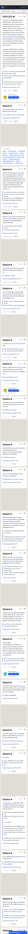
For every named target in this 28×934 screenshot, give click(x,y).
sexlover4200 (10, 482)
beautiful (5, 37)
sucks (9, 410)
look (7, 84)
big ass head (14, 479)
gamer (22, 404)
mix (11, 523)
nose (18, 658)
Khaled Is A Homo (10, 768)
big (22, 82)
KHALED (4, 87)
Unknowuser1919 (10, 413)
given (18, 902)
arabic (4, 109)
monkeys (5, 474)
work (18, 761)
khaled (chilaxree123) (14, 159)
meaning (14, 115)
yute (11, 268)
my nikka (21, 479)
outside (5, 519)
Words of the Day (6, 11)
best (21, 367)
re (9, 194)
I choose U (9, 203)
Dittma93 (9, 544)
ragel (5, 115)
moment (8, 219)
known (22, 857)
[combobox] (13, 7)
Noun (4, 292)
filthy (15, 305)
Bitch (10, 572)
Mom (17, 230)
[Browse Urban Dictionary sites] (3, 7)
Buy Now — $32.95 (13, 97)
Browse (13, 11)
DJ (13, 301)
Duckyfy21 (9, 843)
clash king (9, 698)
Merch (16, 90)
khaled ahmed (10, 118)
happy (23, 217)
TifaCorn (9, 577)
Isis (3, 757)
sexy (22, 537)
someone (10, 343)
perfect (15, 35)
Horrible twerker (10, 867)
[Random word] (19, 7)
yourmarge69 (10, 278)
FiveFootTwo (10, 308)
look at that (18, 741)
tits (3, 450)
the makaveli (9, 380)
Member (7, 757)
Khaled (4, 233)
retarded (6, 803)
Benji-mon (9, 629)
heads (7, 476)
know (16, 862)
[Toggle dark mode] (25, 7)
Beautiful (10, 37)
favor (12, 298)
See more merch (11, 100)
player (14, 404)
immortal (17, 109)
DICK (6, 690)
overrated (5, 294)
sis (7, 864)
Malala (10, 864)
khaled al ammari (13, 153)
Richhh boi (9, 460)
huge (4, 476)
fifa (3, 272)
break (21, 343)
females (5, 649)
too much (5, 653)
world (22, 686)
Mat (5, 349)
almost (12, 194)
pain (17, 915)
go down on (16, 557)
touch (18, 226)
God (5, 624)
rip (18, 619)
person (17, 173)
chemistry (8, 661)
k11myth (9, 744)
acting (5, 626)
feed (9, 566)
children (11, 521)
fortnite (15, 410)
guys (8, 741)
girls (16, 735)
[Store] (22, 7)
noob (15, 402)
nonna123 (9, 87)
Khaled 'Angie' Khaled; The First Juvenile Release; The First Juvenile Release (13, 157)
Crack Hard (9, 354)
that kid (10, 658)
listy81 (8, 920)
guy (14, 448)
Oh (5, 226)
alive (16, 448)
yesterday (20, 349)
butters (8, 268)
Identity (24, 11)
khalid (15, 111)
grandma (18, 911)
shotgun (6, 832)
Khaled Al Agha (12, 151)
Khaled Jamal (19, 163)
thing (4, 904)
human (13, 539)
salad (16, 857)
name (4, 177)
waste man (10, 613)
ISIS (5, 765)
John (5, 351)
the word (6, 377)
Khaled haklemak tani (8, 161)
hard (16, 343)
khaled (4, 118)
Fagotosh (9, 233)
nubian (16, 377)
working (10, 561)
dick (14, 457)
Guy (5, 192)
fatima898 (9, 664)
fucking (18, 305)
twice (7, 904)
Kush (4, 374)
